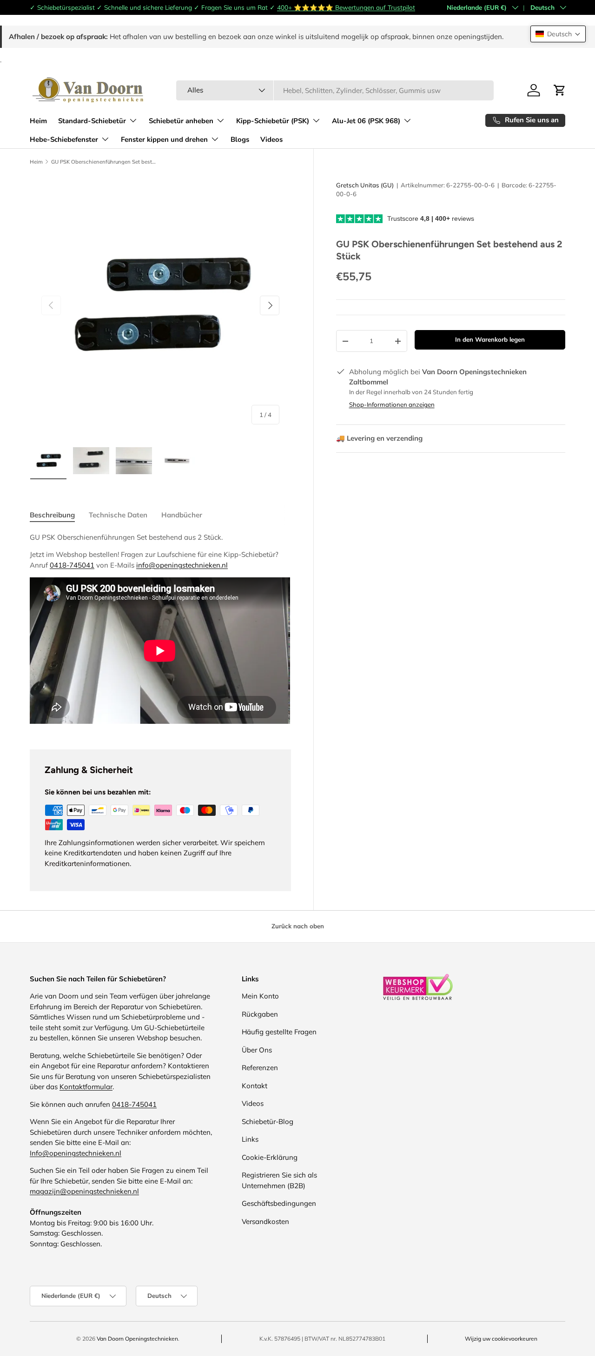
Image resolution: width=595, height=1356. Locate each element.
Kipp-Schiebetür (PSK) (272, 121)
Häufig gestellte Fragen (279, 1031)
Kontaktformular (86, 1086)
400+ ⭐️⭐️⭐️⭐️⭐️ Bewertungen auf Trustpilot (346, 7)
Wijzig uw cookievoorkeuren (501, 1338)
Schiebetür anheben (181, 121)
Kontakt (254, 1085)
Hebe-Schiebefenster (64, 139)
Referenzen (260, 1067)
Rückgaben (260, 1014)
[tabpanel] (160, 629)
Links (250, 1139)
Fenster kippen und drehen (164, 139)
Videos (271, 139)
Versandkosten (265, 1221)
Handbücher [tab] (181, 514)
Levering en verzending (379, 438)
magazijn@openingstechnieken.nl (84, 1191)
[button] (558, 34)
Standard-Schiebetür (92, 121)
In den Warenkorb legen (490, 339)
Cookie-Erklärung (270, 1157)
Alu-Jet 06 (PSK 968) (366, 121)
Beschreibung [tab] (52, 514)
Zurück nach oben (297, 926)
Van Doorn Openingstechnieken (137, 1338)
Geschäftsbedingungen (279, 1203)
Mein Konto (260, 996)
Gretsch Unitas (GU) (365, 185)
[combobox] (335, 90)
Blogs (240, 139)
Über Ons (257, 1049)
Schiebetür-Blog (267, 1121)
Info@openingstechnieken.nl (75, 1153)
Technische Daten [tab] (118, 514)
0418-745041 (72, 565)
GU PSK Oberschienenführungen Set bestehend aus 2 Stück (103, 162)
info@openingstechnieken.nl (182, 565)
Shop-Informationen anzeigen (392, 404)
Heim (38, 121)
